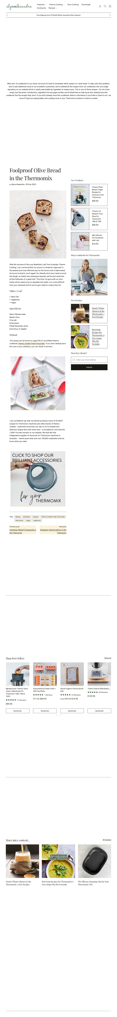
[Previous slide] (6, 15)
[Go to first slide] (110, 15)
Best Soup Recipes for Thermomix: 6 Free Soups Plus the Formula (98, 336)
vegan (28, 520)
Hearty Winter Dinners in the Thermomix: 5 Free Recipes (98, 312)
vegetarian (37, 520)
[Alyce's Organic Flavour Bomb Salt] (72, 674)
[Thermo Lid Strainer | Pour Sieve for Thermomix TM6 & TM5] (80, 219)
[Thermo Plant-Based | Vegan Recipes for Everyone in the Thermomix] (80, 195)
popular (35, 517)
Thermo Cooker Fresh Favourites (31, 343)
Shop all (107, 658)
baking (17, 517)
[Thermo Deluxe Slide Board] (99, 674)
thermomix (19, 520)
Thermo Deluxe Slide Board (98, 689)
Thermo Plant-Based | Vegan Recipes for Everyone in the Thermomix (98, 192)
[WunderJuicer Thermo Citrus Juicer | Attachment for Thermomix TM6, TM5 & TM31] (17, 674)
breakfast (26, 517)
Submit (89, 367)
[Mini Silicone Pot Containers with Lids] (80, 241)
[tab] (56, 715)
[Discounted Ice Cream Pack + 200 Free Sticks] (45, 674)
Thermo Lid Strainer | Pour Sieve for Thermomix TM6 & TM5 (97, 216)
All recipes (107, 840)
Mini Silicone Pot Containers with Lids (97, 237)
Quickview (17, 711)
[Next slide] (110, 689)
